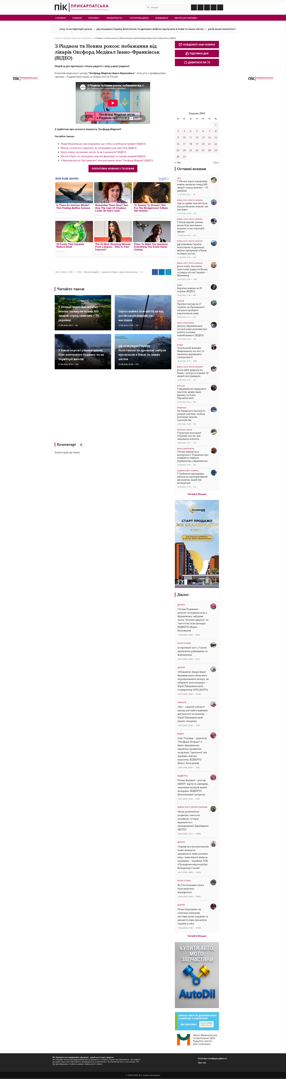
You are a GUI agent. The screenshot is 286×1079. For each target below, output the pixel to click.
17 (184, 144)
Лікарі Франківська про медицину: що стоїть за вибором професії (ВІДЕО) (103, 143)
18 (190, 144)
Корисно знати (184, 430)
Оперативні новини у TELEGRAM (113, 168)
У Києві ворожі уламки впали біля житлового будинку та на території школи (81, 354)
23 (178, 150)
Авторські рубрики (186, 18)
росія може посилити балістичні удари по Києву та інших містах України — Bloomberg (229, 29)
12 (197, 137)
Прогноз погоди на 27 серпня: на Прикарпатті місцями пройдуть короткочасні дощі (191, 309)
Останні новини (191, 169)
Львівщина (161, 18)
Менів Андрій (91, 272)
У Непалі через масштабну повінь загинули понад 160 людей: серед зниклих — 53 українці (192, 186)
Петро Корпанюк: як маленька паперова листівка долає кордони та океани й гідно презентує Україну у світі (193, 916)
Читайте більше (196, 494)
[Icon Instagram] (200, 7)
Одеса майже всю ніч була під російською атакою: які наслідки (140, 315)
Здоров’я (67, 38)
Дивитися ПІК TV (199, 62)
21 (209, 144)
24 (184, 150)
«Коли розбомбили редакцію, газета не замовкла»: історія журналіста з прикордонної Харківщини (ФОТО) (193, 820)
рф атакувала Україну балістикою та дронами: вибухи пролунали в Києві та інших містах (119, 29)
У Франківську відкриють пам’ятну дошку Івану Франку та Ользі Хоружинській (191, 393)
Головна (60, 18)
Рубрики (93, 18)
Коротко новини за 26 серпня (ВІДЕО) (189, 290)
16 (178, 144)
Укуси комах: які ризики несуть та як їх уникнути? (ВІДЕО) (93, 152)
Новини (77, 18)
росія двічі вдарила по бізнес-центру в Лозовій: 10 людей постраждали (193, 373)
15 (215, 137)
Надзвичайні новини (188, 471)
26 (197, 150)
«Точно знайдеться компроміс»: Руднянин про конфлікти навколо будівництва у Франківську (192, 456)
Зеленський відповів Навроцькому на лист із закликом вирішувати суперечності (190, 353)
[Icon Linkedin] (207, 7)
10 (184, 137)
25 (190, 150)
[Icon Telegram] (214, 7)
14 (209, 137)
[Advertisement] (98, 407)
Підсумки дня (199, 53)
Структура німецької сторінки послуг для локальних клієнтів (189, 435)
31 (184, 156)
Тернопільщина (139, 18)
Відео (74, 38)
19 (197, 144)
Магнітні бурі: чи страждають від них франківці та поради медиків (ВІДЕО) (103, 156)
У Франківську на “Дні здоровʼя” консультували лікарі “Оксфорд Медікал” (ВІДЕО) (107, 160)
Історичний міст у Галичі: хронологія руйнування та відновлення (192, 651)
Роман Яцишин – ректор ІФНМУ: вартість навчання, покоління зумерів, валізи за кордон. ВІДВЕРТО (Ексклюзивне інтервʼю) (193, 787)
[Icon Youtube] (220, 7)
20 (203, 144)
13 (203, 137)
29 (215, 150)
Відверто (183, 776)
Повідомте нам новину (199, 44)
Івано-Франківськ (85, 38)
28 (209, 150)
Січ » (216, 162)
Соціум (180, 301)
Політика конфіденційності (212, 1058)
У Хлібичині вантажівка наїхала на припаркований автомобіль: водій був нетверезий (192, 478)
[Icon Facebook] (194, 7)
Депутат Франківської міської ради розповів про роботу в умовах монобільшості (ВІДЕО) (192, 331)
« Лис (178, 162)
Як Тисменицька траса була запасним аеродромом (191, 889)
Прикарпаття (114, 18)
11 (190, 137)
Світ (179, 178)
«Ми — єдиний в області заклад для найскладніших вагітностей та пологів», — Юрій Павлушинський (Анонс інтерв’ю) (193, 714)
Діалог (183, 594)
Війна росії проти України (190, 200)
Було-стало (184, 643)
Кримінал (181, 408)
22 (215, 144)
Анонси (181, 386)
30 (178, 156)
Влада (180, 345)
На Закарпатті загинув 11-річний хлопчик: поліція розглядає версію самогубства (191, 415)
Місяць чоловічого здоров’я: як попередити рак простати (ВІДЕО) (98, 148)
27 (203, 150)
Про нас (202, 1062)
